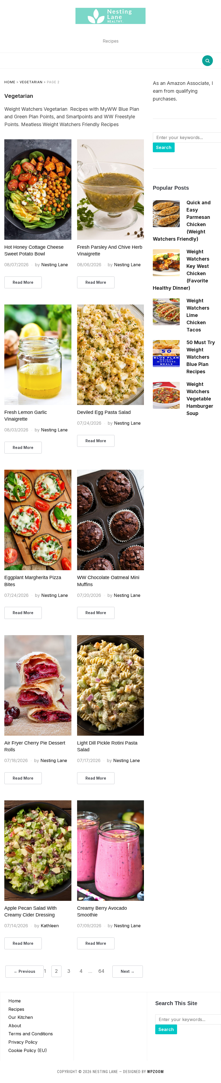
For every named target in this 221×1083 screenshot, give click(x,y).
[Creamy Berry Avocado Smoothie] (110, 803)
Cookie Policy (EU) (27, 1050)
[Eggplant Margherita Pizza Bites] (37, 473)
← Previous (24, 971)
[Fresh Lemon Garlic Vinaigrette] (37, 307)
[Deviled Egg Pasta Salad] (110, 307)
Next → (127, 971)
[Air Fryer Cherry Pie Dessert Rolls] (37, 638)
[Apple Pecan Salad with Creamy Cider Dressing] (37, 803)
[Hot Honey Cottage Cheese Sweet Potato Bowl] (37, 142)
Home (9, 82)
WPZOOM (155, 1072)
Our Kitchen (20, 1017)
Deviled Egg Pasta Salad (104, 412)
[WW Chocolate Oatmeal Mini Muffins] (110, 473)
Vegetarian (31, 82)
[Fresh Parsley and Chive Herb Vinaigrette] (110, 142)
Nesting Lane (54, 264)
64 (101, 971)
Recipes (16, 1009)
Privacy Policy (22, 1042)
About (14, 1025)
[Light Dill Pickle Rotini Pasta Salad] (110, 638)
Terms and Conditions (30, 1033)
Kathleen (50, 925)
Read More (23, 282)
